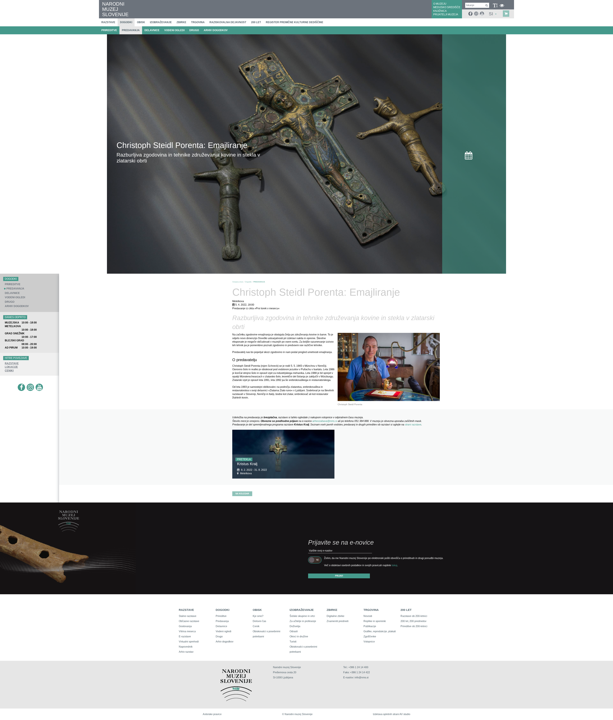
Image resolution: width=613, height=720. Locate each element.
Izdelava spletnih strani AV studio (391, 714)
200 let (256, 22)
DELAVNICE (151, 30)
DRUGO (194, 30)
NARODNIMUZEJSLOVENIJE (115, 9)
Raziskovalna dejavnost (227, 22)
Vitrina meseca (187, 631)
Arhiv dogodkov (216, 30)
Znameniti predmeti (337, 621)
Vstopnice (369, 641)
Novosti (367, 616)
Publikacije (369, 626)
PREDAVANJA (131, 30)
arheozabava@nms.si (325, 421)
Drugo (219, 636)
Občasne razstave (189, 621)
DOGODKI (222, 609)
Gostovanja (185, 626)
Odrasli (294, 631)
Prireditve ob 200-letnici (414, 626)
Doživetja (295, 626)
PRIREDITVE (109, 30)
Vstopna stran (237, 282)
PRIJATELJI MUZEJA (445, 14)
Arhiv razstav (186, 651)
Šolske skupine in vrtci (302, 616)
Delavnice (221, 626)
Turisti (293, 641)
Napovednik (186, 646)
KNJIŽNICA (440, 11)
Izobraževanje (161, 22)
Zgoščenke (369, 636)
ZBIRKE (332, 609)
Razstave (108, 22)
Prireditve (221, 616)
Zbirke (181, 22)
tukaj (394, 565)
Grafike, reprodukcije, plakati (379, 631)
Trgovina (198, 22)
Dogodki (126, 22)
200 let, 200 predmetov (413, 621)
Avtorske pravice (212, 714)
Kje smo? (258, 616)
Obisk (141, 22)
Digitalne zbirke (335, 616)
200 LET (406, 609)
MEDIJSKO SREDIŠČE (446, 7)
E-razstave (185, 636)
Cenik (256, 626)
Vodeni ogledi (223, 631)
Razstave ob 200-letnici (414, 616)
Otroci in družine (299, 636)
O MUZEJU (439, 3)
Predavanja (222, 621)
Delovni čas (259, 621)
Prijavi (339, 576)
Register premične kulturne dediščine (294, 22)
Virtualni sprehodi (189, 641)
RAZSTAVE (12, 363)
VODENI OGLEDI (174, 30)
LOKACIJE (11, 367)
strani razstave (413, 424)
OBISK (257, 609)
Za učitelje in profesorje (303, 621)
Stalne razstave (187, 616)
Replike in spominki (374, 621)
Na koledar (242, 493)
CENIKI (9, 370)
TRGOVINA (371, 609)
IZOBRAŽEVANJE (302, 609)
